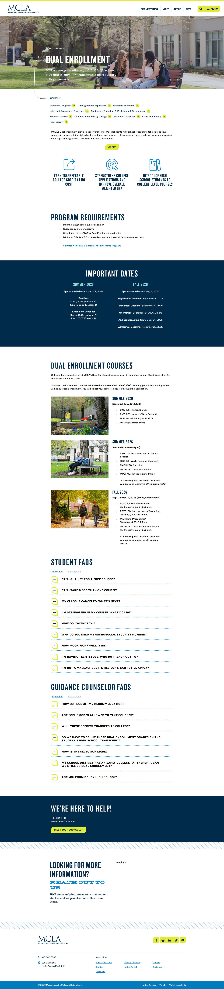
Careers (156, 962)
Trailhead (100, 971)
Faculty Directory (132, 962)
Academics (60, 48)
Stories (99, 967)
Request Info (149, 9)
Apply (177, 9)
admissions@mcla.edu (63, 821)
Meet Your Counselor (68, 829)
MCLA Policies (149, 985)
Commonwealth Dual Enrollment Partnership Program (92, 245)
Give (188, 9)
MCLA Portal (130, 967)
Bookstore (157, 967)
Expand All (57, 571)
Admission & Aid (104, 962)
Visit (166, 9)
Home (48, 48)
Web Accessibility (177, 985)
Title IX (162, 985)
